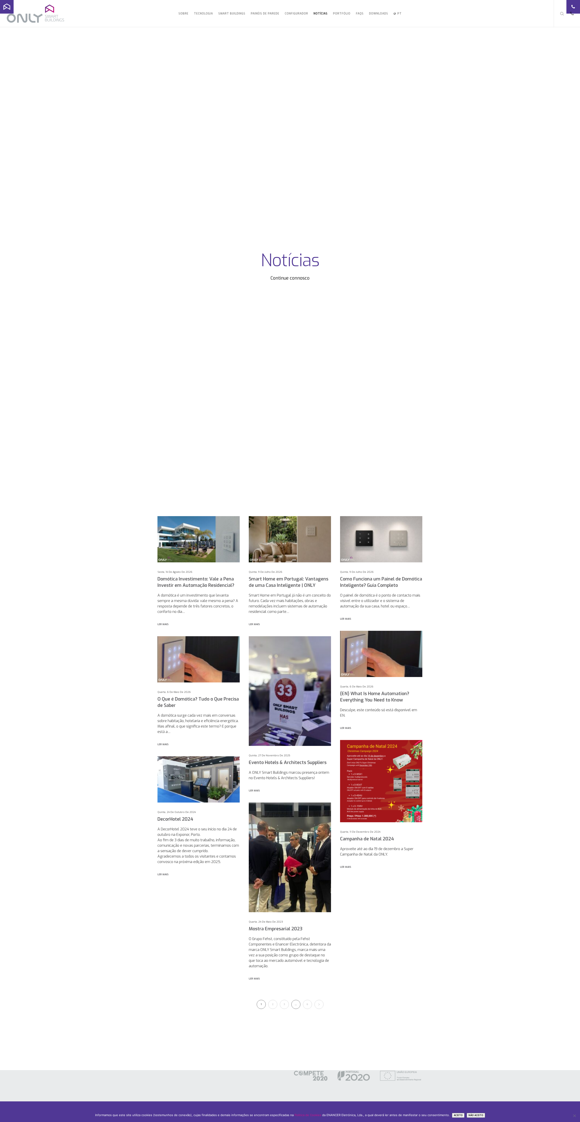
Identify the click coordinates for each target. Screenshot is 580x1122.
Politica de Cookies (308, 1115)
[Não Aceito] (574, 1115)
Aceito (458, 1115)
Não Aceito (476, 1115)
